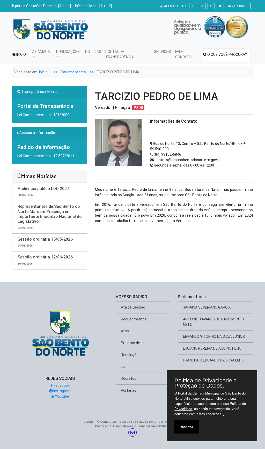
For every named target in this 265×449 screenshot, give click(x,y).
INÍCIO (21, 54)
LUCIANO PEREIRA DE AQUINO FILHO (212, 348)
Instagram (62, 391)
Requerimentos (134, 319)
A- (211, 6)
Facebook (61, 385)
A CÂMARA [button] (41, 52)
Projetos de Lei (133, 343)
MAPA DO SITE (239, 6)
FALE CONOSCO (183, 54)
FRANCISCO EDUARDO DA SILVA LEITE (214, 360)
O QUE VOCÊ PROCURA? (225, 54)
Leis (124, 367)
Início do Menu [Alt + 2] (93, 6)
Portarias (128, 390)
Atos (125, 331)
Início (43, 72)
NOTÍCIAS (93, 52)
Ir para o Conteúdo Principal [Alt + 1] (41, 6)
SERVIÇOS (162, 52)
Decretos (128, 378)
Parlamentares (73, 72)
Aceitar (187, 427)
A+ (193, 6)
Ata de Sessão (133, 307)
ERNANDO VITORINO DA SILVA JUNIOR (214, 336)
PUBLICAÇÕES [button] (68, 52)
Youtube (61, 396)
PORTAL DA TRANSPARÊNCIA (119, 54)
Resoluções (131, 355)
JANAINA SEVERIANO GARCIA (207, 307)
